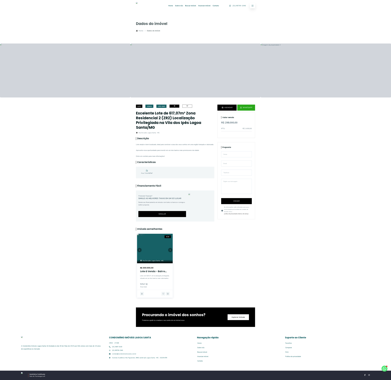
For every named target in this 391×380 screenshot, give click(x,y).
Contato (216, 6)
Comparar (287, 347)
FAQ (285, 352)
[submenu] (252, 5)
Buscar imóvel (190, 6)
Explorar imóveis (238, 317)
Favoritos (287, 343)
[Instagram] (369, 375)
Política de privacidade (292, 356)
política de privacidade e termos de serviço (236, 214)
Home (170, 6)
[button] (139, 250)
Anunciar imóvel (204, 6)
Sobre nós (179, 6)
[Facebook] (365, 375)
